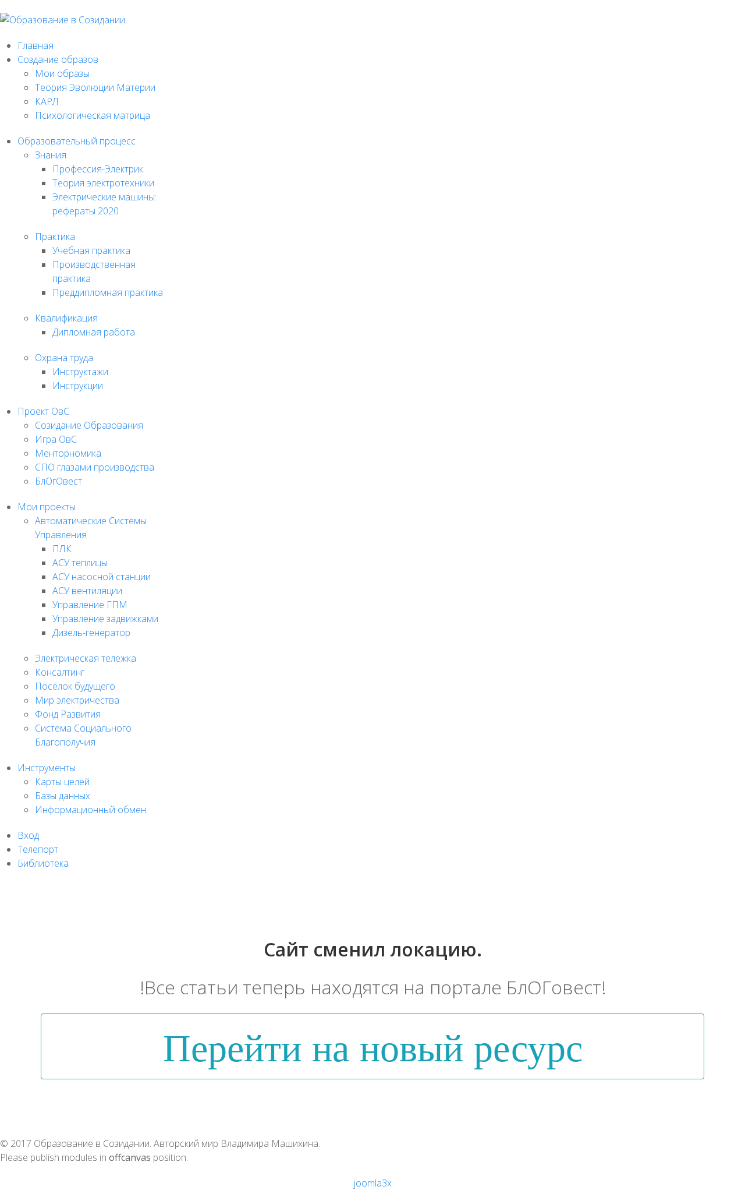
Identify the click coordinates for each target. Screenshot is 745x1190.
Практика (55, 236)
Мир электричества (77, 700)
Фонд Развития (68, 714)
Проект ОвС (43, 411)
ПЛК (62, 548)
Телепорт (37, 849)
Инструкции (77, 385)
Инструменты (46, 767)
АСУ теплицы (80, 562)
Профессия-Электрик (97, 169)
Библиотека (43, 863)
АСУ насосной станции (101, 576)
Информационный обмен (90, 809)
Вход (28, 835)
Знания (50, 155)
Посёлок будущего (75, 686)
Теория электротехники (103, 182)
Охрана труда (64, 357)
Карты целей (62, 781)
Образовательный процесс (76, 141)
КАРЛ (47, 101)
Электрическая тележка (85, 658)
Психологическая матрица (92, 115)
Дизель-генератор (91, 632)
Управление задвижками (105, 618)
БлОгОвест (58, 481)
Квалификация (66, 318)
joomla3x (373, 1183)
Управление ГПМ (89, 604)
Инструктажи (80, 371)
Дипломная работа (93, 332)
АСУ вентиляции (87, 590)
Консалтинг (59, 672)
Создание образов (57, 59)
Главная (35, 45)
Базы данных (62, 795)
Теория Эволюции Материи (95, 87)
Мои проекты (46, 506)
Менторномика (68, 453)
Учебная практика (91, 250)
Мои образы (62, 73)
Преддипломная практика (107, 292)
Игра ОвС (56, 439)
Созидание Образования (89, 425)
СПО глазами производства (94, 467)
